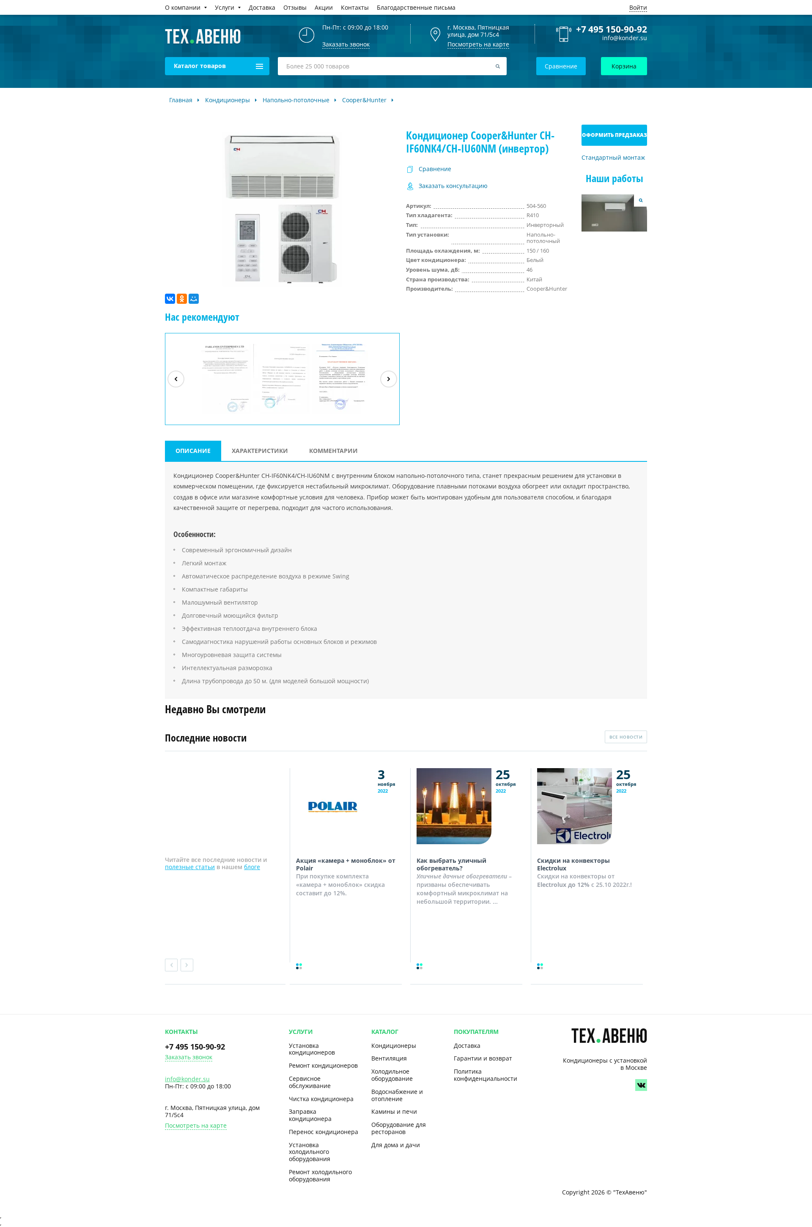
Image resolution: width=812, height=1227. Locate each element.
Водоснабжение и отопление (397, 1095)
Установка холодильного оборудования (309, 1152)
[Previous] (175, 379)
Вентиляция (389, 1058)
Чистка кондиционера (321, 1099)
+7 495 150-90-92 (611, 29)
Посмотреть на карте (478, 44)
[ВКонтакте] (170, 299)
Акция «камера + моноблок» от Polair (345, 864)
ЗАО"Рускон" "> (336, 413)
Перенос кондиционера (323, 1132)
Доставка (467, 1046)
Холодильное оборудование (392, 1074)
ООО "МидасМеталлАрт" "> (281, 413)
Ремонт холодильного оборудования (320, 1175)
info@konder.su (624, 38)
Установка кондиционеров (312, 1049)
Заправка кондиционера (310, 1115)
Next (187, 965)
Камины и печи (394, 1111)
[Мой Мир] (194, 299)
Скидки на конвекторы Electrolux (573, 864)
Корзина (624, 66)
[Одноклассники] (182, 299)
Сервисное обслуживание (310, 1082)
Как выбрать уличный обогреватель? (451, 864)
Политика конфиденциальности (485, 1074)
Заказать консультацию (453, 186)
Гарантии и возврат (483, 1058)
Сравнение (561, 66)
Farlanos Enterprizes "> (224, 413)
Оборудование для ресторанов (398, 1128)
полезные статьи (190, 867)
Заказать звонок (188, 1057)
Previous (171, 965)
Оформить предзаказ (614, 135)
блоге (252, 867)
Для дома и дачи (395, 1145)
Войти (638, 7)
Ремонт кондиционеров (323, 1065)
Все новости (626, 737)
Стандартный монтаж (613, 157)
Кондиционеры (393, 1046)
